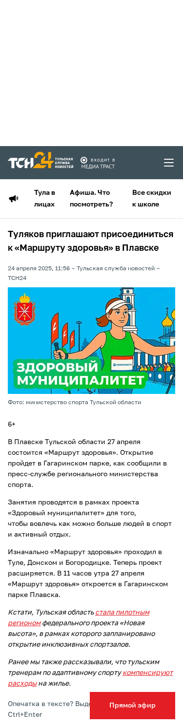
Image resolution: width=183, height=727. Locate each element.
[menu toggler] (169, 162)
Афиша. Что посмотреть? (91, 198)
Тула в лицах (44, 198)
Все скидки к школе (151, 198)
